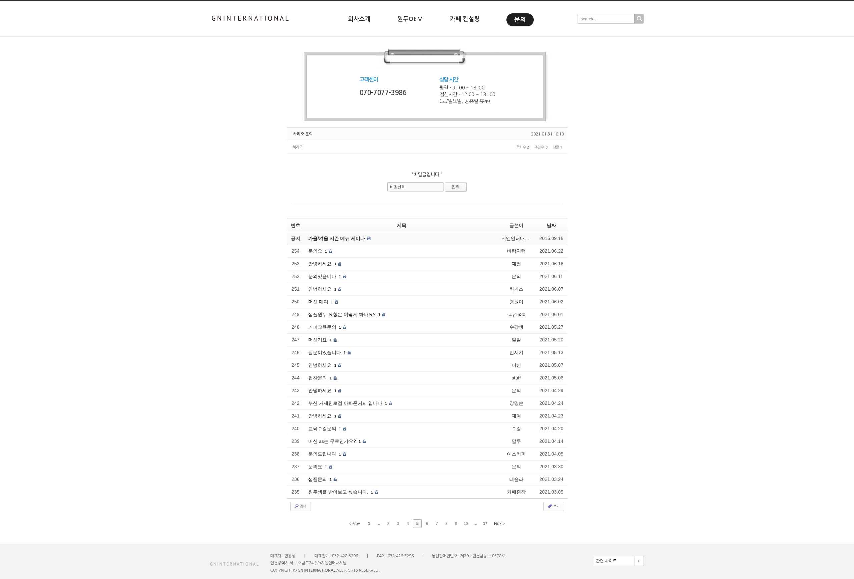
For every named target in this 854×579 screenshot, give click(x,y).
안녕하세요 (320, 263)
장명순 (516, 403)
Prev (355, 523)
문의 (520, 20)
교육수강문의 (323, 428)
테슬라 (516, 479)
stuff (516, 377)
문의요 (316, 251)
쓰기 (555, 506)
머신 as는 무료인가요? (332, 441)
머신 (516, 365)
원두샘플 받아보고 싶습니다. (339, 492)
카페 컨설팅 (465, 19)
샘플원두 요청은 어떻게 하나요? (342, 314)
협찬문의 (318, 377)
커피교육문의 (323, 327)
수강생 (516, 327)
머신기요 (318, 339)
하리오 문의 (303, 134)
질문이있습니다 (325, 352)
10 (466, 523)
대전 (516, 263)
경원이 (516, 301)
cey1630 (516, 314)
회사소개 (359, 19)
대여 (516, 415)
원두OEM (410, 19)
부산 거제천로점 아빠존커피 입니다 (346, 403)
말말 (516, 339)
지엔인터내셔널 (517, 238)
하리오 (298, 147)
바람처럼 (516, 251)
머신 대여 (319, 301)
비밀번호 (397, 187)
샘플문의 (318, 479)
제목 (401, 225)
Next (498, 523)
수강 (516, 428)
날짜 (551, 225)
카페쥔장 (516, 492)
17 (485, 523)
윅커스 (516, 289)
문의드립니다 (323, 454)
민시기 (516, 352)
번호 (295, 225)
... (379, 523)
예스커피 (516, 454)
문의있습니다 (323, 276)
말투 (516, 441)
